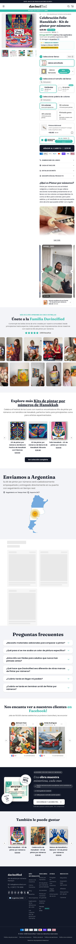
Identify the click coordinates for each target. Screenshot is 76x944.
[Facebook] (9, 892)
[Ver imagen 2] (13, 53)
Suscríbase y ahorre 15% (47, 802)
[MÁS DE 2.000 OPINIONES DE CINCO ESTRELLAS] (38, 361)
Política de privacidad (10, 937)
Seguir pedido (52, 890)
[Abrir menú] (4, 6)
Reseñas (32, 894)
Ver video (46, 296)
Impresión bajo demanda (63, 883)
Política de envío (38, 937)
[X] (25, 892)
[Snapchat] (28, 892)
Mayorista (63, 878)
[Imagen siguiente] (34, 31)
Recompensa (33, 898)
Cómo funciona (32, 886)
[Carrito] (72, 6)
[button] (57, 129)
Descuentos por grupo (64, 893)
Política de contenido (65, 937)
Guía (69, 56)
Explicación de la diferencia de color (32, 904)
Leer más (57, 240)
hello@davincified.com (18, 884)
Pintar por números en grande (42, 896)
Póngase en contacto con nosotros (53, 881)
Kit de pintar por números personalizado (44, 885)
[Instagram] (12, 892)
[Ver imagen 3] (21, 53)
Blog (30, 891)
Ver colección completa (38, 459)
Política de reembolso (51, 937)
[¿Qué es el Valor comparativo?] (57, 32)
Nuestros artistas (42, 902)
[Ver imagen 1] (5, 53)
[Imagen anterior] (4, 31)
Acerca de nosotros (32, 881)
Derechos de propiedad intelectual (38, 940)
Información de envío (54, 895)
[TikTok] (18, 892)
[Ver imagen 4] (30, 53)
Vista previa (46, 82)
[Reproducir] (57, 271)
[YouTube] (15, 892)
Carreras (63, 897)
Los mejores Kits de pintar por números (32, 914)
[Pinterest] (22, 892)
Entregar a (49, 39)
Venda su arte (44, 909)
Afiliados (63, 889)
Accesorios (43, 890)
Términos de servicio (25, 937)
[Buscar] (68, 6)
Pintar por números (42, 879)
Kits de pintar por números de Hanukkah (59, 14)
